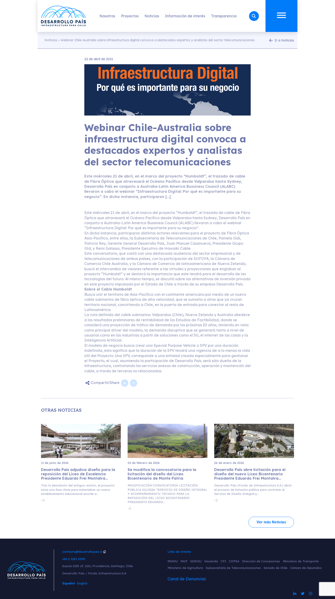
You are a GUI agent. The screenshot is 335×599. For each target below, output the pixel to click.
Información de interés (185, 16)
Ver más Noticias (271, 522)
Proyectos (130, 16)
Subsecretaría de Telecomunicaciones (233, 568)
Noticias (151, 16)
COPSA (234, 561)
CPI (223, 561)
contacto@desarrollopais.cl (82, 551)
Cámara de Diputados (306, 568)
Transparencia (224, 16)
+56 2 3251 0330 (73, 559)
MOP (184, 561)
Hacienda (211, 561)
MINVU (173, 561)
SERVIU (195, 561)
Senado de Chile (275, 568)
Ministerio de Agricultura (185, 568)
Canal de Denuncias (187, 578)
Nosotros (107, 16)
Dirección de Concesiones (261, 561)
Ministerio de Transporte (301, 561)
